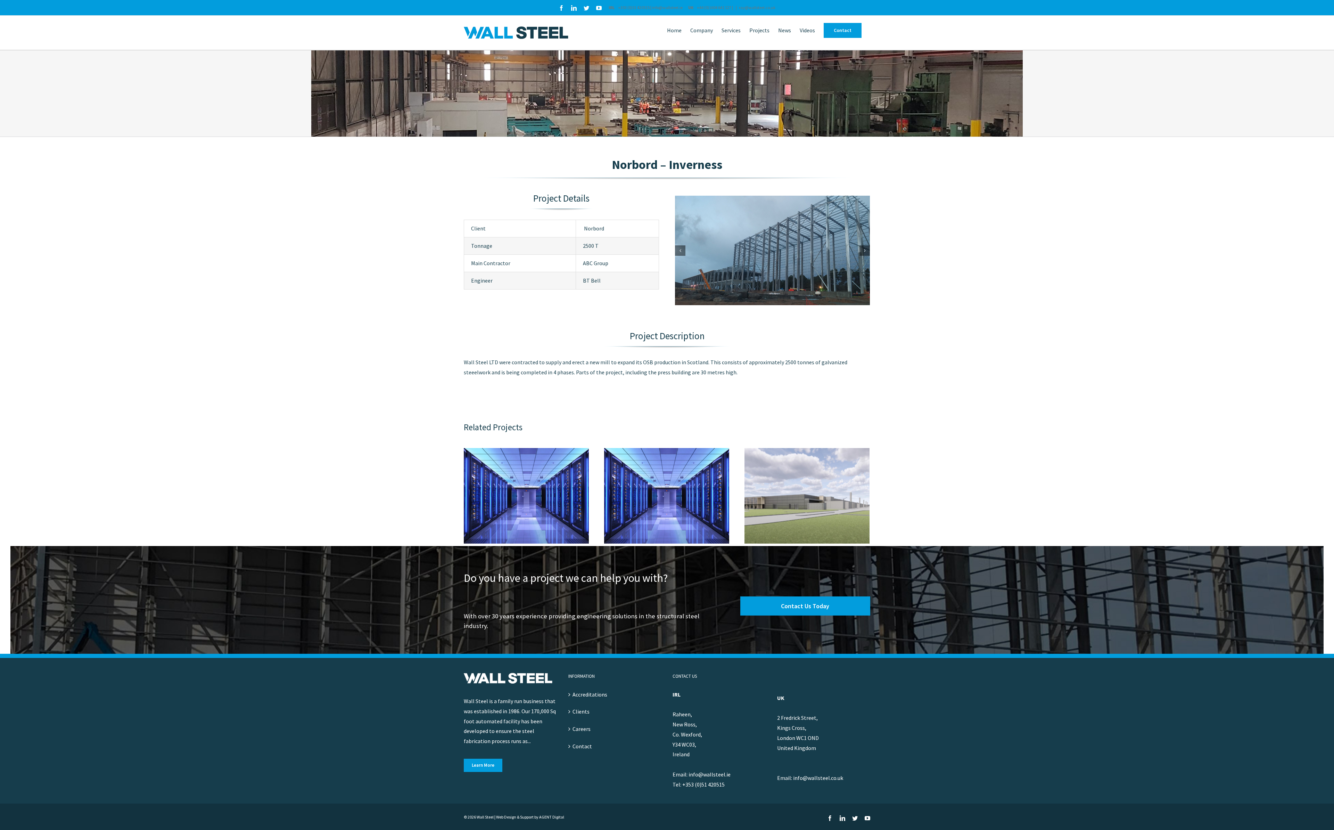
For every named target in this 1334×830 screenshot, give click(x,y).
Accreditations (590, 694)
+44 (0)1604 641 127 (714, 7)
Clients (581, 711)
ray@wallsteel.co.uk (757, 7)
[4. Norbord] (772, 249)
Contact (582, 746)
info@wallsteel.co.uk (818, 777)
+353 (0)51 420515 (634, 7)
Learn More (483, 765)
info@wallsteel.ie (667, 7)
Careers (582, 728)
